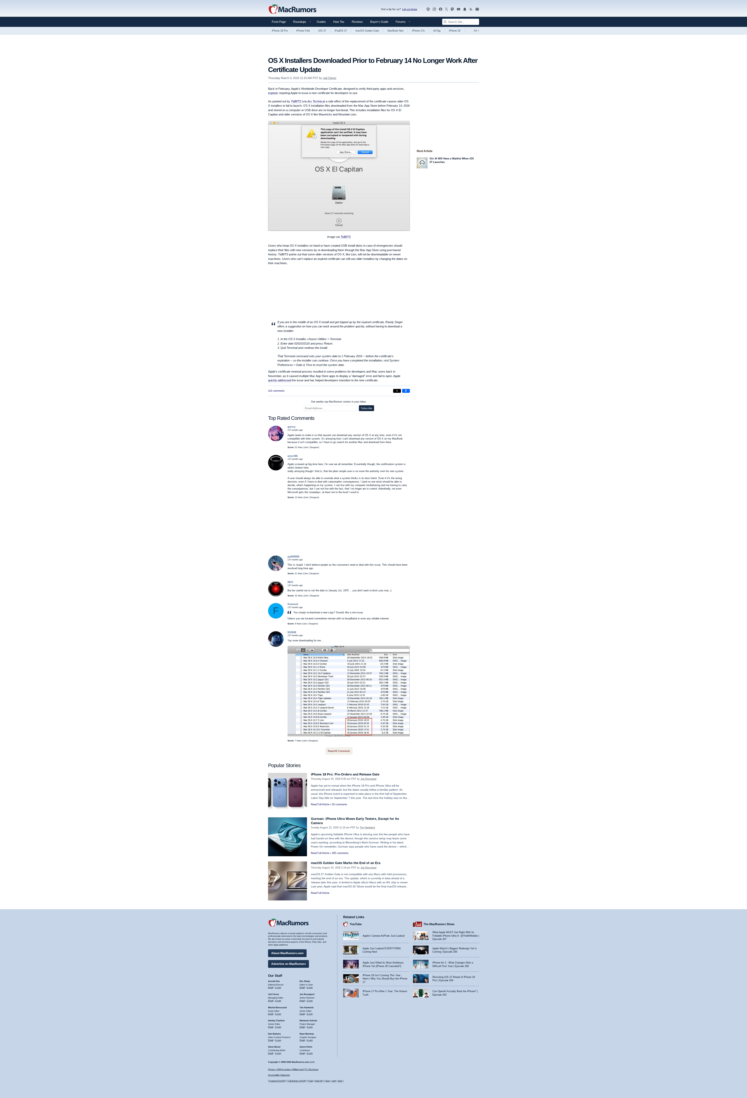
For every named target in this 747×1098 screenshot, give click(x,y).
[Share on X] (397, 391)
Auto (327, 1081)
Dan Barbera (274, 1034)
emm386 (293, 455)
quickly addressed (279, 380)
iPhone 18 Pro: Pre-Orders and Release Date (345, 774)
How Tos (338, 21)
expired (272, 93)
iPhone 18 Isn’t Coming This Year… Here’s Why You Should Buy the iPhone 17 (385, 979)
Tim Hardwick (367, 827)
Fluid (310, 1081)
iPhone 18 (454, 30)
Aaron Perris (306, 1047)
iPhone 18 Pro (280, 30)
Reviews (357, 21)
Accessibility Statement (279, 1075)
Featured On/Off (277, 1081)
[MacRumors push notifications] (465, 9)
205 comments (340, 853)
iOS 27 (322, 30)
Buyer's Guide (379, 21)
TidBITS (345, 236)
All (476, 30)
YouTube (356, 924)
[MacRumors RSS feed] (471, 9)
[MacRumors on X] (446, 9)
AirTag (436, 30)
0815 (290, 582)
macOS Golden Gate (367, 30)
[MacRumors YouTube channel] (458, 9)
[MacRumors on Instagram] (434, 9)
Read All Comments (339, 751)
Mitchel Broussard (277, 1007)
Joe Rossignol (368, 778)
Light (333, 1081)
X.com (278, 987)
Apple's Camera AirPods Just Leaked (383, 935)
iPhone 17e (418, 30)
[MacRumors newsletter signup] (477, 9)
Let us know (409, 9)
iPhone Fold (303, 30)
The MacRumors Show (438, 924)
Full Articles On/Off (296, 1081)
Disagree (314, 447)
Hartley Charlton (276, 1020)
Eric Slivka (305, 981)
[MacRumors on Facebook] (441, 9)
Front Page (279, 21)
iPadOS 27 (341, 30)
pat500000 (293, 556)
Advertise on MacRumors (288, 963)
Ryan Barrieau (307, 1034)
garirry (291, 426)
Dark (340, 1081)
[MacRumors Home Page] (292, 9)
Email (270, 987)
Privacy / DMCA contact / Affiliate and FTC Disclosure (293, 1069)
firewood (293, 604)
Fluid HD (319, 1081)
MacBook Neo (395, 30)
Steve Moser (274, 1047)
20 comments (339, 804)
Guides (321, 21)
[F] (276, 617)
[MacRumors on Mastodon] (452, 9)
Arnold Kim (274, 981)
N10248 (292, 632)
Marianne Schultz (308, 1020)
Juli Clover (329, 78)
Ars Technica (315, 101)
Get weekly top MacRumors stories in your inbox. (339, 401)
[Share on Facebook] (406, 391)
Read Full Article (320, 804)
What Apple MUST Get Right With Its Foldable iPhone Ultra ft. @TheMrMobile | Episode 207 (455, 936)
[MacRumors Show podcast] (428, 9)
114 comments (276, 390)
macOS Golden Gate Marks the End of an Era (345, 863)
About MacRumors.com (287, 953)
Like (306, 447)
